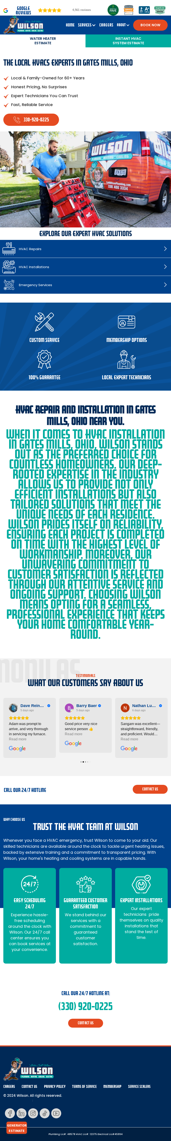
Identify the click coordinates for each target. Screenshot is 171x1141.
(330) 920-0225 (85, 1006)
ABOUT (121, 25)
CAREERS (106, 25)
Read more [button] (17, 739)
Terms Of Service (84, 1087)
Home (70, 25)
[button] (87, 25)
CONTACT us (150, 789)
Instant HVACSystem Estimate (128, 41)
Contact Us (29, 1087)
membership (112, 1087)
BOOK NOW (150, 25)
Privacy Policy (54, 1087)
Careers (9, 1087)
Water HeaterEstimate (43, 41)
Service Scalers (139, 1087)
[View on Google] (13, 707)
